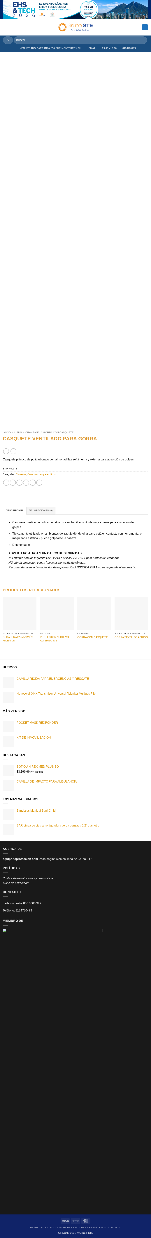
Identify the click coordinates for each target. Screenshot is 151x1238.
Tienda (34, 1227)
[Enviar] (142, 40)
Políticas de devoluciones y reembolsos (78, 1227)
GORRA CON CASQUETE (92, 637)
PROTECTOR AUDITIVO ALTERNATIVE (54, 639)
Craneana (32, 432)
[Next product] (6, 451)
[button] (5, 27)
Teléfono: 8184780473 (17, 910)
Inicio (7, 432)
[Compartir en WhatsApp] (6, 483)
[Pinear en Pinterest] (33, 483)
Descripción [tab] (14, 510)
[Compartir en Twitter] (19, 483)
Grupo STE (85, 859)
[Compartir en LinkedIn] (39, 483)
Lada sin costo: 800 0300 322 (22, 903)
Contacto (114, 1227)
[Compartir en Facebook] (13, 483)
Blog (44, 1227)
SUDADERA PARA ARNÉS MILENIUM (18, 639)
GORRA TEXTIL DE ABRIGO (131, 637)
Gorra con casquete (58, 432)
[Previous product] (13, 451)
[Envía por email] (26, 483)
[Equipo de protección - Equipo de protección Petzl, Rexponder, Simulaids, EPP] (75, 27)
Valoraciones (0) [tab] (40, 510)
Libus (18, 432)
